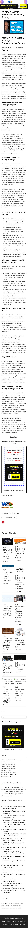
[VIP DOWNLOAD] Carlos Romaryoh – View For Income (20, 692)
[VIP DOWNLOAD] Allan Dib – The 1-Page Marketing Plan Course (7, 609)
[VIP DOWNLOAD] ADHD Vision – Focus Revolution (7, 575)
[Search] (25, 2)
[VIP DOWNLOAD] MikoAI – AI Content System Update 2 (8, 553)
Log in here (19, 490)
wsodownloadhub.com (10, 513)
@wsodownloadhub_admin (14, 908)
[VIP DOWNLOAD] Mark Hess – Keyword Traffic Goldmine (20, 552)
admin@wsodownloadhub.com (13, 905)
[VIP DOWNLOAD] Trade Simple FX (20, 666)
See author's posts (9, 517)
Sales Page (14, 437)
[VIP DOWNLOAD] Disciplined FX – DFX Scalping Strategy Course (7, 642)
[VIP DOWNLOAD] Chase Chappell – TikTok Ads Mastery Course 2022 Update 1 (20, 613)
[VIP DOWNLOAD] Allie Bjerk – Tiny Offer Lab (20, 642)
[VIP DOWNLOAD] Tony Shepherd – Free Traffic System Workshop (20, 582)
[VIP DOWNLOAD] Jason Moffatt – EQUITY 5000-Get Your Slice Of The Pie (7, 694)
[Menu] (2, 2)
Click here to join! (6, 796)
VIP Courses (5, 561)
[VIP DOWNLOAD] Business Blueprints (13, 888)
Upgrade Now (14, 484)
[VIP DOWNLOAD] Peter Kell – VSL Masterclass (7, 668)
